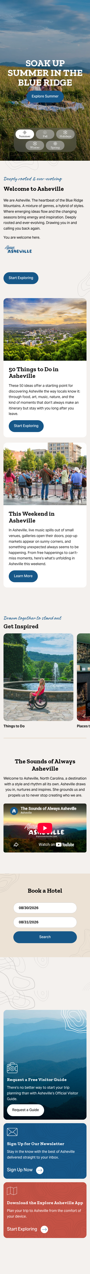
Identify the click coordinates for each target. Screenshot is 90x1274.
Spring (55, 147)
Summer (24, 136)
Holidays (65, 136)
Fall (45, 136)
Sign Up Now (20, 1170)
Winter (35, 147)
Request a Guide (25, 1110)
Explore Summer (45, 96)
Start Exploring (21, 278)
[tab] (25, 134)
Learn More (23, 576)
